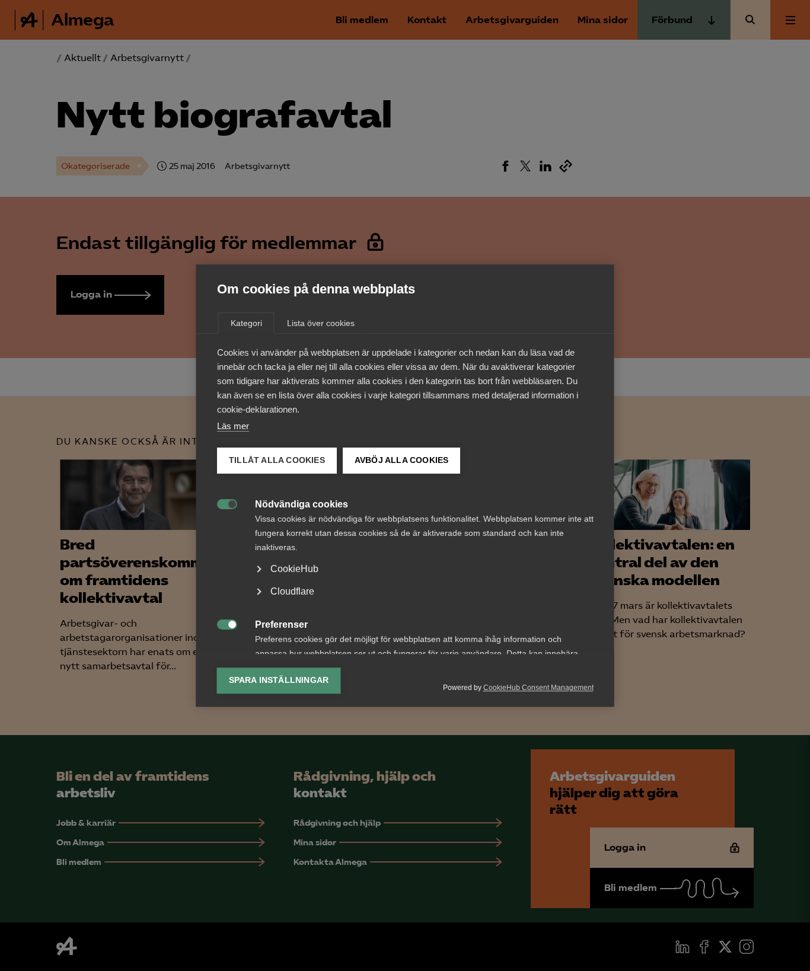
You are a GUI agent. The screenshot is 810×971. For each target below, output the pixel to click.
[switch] (221, 503)
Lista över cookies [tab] (321, 323)
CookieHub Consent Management (538, 687)
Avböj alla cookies (401, 460)
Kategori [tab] (246, 323)
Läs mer (233, 426)
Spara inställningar (279, 680)
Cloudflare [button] (292, 591)
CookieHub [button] (294, 569)
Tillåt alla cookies (277, 460)
